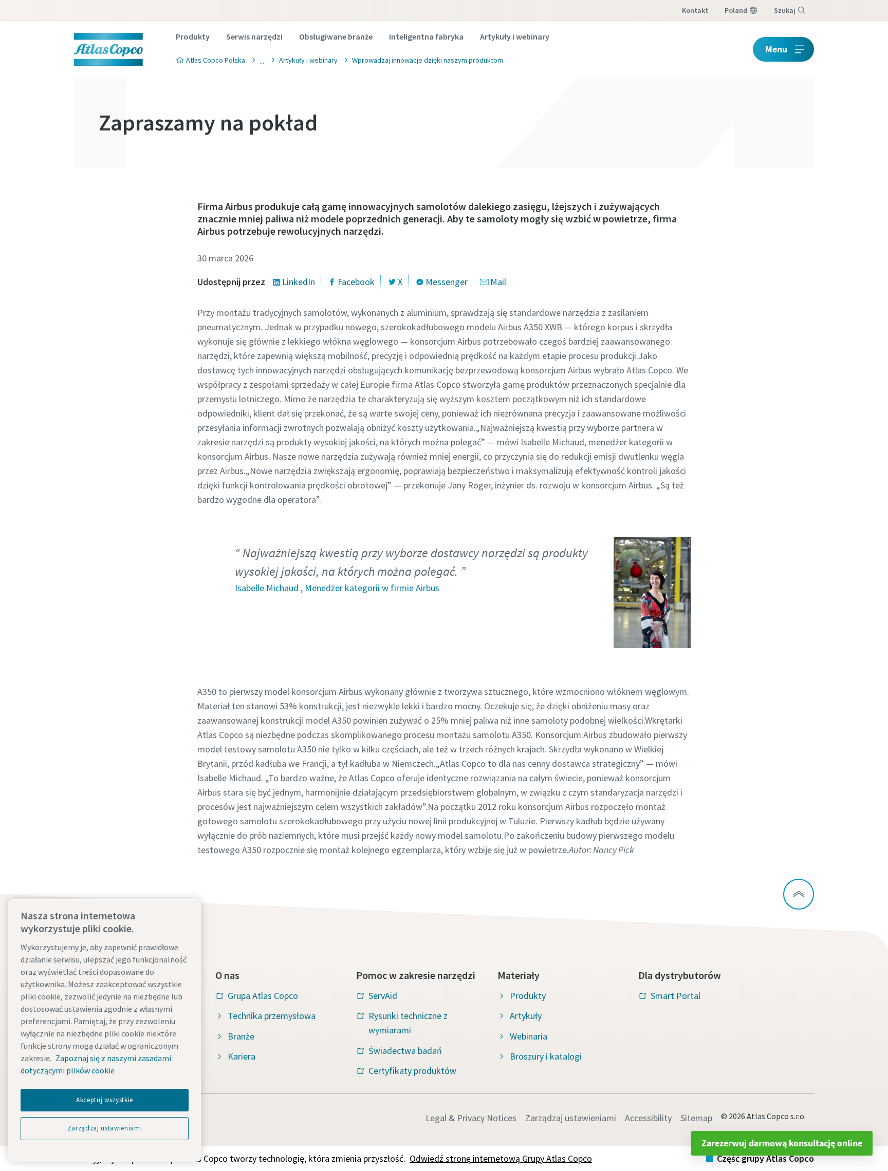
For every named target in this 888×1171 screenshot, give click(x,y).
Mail (498, 282)
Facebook (356, 282)
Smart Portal (675, 996)
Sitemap (696, 1118)
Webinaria (528, 1036)
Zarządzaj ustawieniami (570, 1118)
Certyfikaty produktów (412, 1070)
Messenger (446, 282)
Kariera (241, 1056)
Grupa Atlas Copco (263, 996)
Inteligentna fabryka (426, 36)
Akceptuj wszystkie (104, 1100)
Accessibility (648, 1118)
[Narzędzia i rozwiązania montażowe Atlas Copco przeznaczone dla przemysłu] (259, 59)
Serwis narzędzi (254, 36)
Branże (241, 1036)
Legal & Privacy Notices (470, 1118)
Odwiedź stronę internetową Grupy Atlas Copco (501, 1158)
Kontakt (695, 10)
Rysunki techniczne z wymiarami (408, 1023)
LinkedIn (298, 282)
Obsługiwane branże (336, 36)
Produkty (193, 36)
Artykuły (526, 1016)
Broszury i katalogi (546, 1056)
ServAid (382, 996)
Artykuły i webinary (514, 36)
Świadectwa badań (405, 1050)
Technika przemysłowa (272, 1016)
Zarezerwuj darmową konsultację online (781, 1143)
